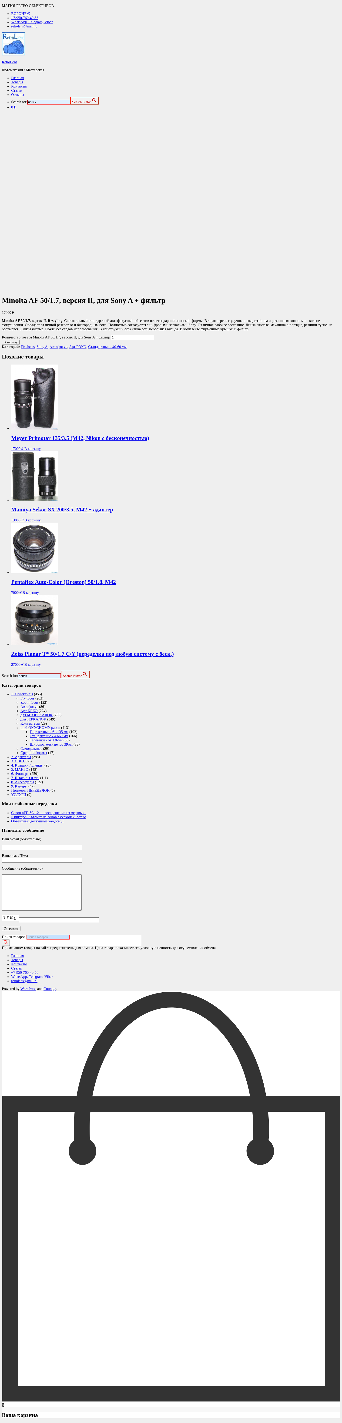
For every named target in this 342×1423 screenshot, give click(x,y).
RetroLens (9, 62)
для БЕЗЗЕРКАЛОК (36, 715)
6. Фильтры (20, 774)
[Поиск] (6, 943)
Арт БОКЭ (77, 347)
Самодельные (31, 748)
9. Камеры (19, 786)
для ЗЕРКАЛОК (33, 719)
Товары (17, 82)
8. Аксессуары (22, 782)
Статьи (16, 90)
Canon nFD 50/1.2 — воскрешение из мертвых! (48, 813)
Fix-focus (28, 347)
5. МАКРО (19, 769)
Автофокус (58, 347)
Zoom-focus (29, 702)
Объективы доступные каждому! (37, 821)
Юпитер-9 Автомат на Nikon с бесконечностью (48, 817)
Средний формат (33, 753)
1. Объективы (22, 694)
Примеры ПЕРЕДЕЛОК (30, 790)
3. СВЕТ (18, 761)
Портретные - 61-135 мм (49, 732)
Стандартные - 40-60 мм (107, 347)
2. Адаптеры (21, 757)
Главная (17, 78)
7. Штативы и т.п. (25, 778)
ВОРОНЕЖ (20, 14)
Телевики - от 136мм (46, 740)
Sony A (42, 347)
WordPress (28, 989)
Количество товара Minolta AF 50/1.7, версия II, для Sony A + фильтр (56, 337)
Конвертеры (30, 723)
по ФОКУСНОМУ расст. (40, 728)
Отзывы (17, 95)
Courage (50, 989)
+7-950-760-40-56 (24, 18)
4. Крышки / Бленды (27, 765)
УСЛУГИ (18, 795)
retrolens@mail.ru (24, 26)
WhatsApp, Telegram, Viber (32, 22)
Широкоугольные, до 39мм (51, 744)
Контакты (19, 86)
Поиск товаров (14, 937)
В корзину (11, 342)
